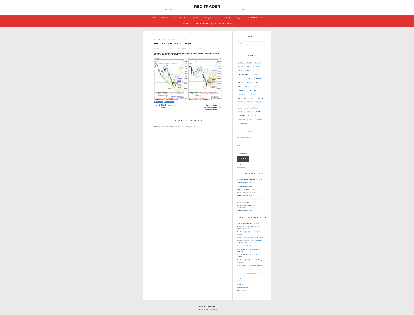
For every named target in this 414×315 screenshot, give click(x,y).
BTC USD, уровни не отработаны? (246, 199)
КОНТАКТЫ (187, 24)
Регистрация (240, 164)
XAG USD (254, 107)
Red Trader (207, 6)
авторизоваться (191, 127)
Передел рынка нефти (242, 192)
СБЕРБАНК (241, 115)
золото (255, 115)
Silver (252, 99)
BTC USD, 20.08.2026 (243, 189)
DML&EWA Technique (244, 70)
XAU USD (240, 111)
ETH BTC (240, 78)
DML (257, 66)
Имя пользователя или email (244, 137)
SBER (245, 99)
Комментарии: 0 (183, 49)
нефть (251, 119)
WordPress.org (241, 290)
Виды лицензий (259, 237)
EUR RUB (240, 82)
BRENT (249, 62)
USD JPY (249, 103)
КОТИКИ (258, 111)
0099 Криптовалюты (163, 40)
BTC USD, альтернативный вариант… (256, 246)
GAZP (254, 86)
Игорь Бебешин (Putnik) (163, 49)
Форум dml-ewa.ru (256, 18)
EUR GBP (258, 78)
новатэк (259, 119)
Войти (243, 159)
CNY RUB (249, 66)
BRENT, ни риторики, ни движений (246, 179)
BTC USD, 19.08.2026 (243, 196)
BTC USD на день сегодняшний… (254, 265)
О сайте (165, 18)
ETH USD (249, 78)
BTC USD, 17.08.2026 (243, 211)
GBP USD (240, 90)
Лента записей (240, 284)
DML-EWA (211, 306)
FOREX (247, 86)
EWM (239, 86)
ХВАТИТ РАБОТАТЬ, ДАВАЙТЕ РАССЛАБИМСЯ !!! (213, 24)
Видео (239, 18)
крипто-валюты (242, 119)
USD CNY (240, 103)
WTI (246, 107)
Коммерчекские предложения (204, 18)
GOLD (249, 90)
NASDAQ (240, 95)
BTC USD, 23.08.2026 (243, 183)
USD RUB (258, 103)
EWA (257, 82)
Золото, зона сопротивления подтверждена (210, 107)
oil (260, 95)
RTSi (239, 99)
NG (248, 95)
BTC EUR (257, 62)
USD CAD (260, 99)
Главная (153, 18)
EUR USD (249, 82)
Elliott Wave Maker (243, 74)
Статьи (227, 18)
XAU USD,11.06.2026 (252, 223)
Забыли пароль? (241, 167)
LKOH (256, 90)
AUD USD (241, 62)
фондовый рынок (242, 123)
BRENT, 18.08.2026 (242, 202)
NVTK (254, 95)
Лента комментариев (242, 287)
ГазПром (249, 111)
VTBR (239, 107)
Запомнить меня (242, 153)
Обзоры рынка (179, 18)
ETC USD (254, 74)
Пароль (239, 145)
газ (249, 115)
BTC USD (240, 66)
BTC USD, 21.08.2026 (243, 186)
